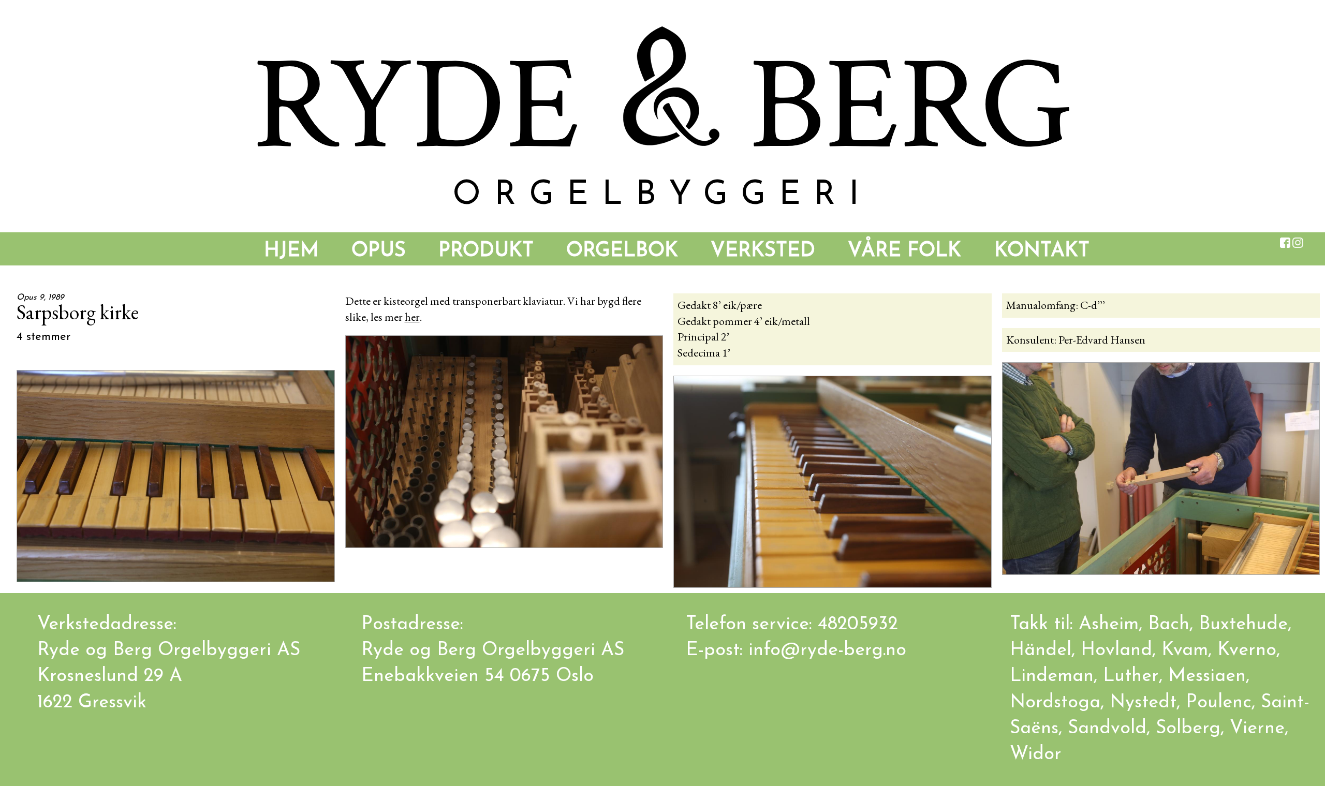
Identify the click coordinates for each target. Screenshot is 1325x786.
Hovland (1116, 650)
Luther (1131, 676)
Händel (1040, 650)
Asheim (1109, 624)
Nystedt (1143, 702)
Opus (378, 251)
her (412, 316)
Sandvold (1107, 728)
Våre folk (904, 251)
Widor (1036, 754)
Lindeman (1052, 676)
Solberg (1188, 728)
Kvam (1184, 650)
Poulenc (1219, 702)
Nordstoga (1055, 702)
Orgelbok (622, 251)
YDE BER (662, 106)
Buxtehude (1243, 624)
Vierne (1257, 728)
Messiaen (1207, 676)
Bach (1168, 624)
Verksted (763, 251)
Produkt (486, 251)
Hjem (291, 251)
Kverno (1246, 650)
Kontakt (1042, 251)
